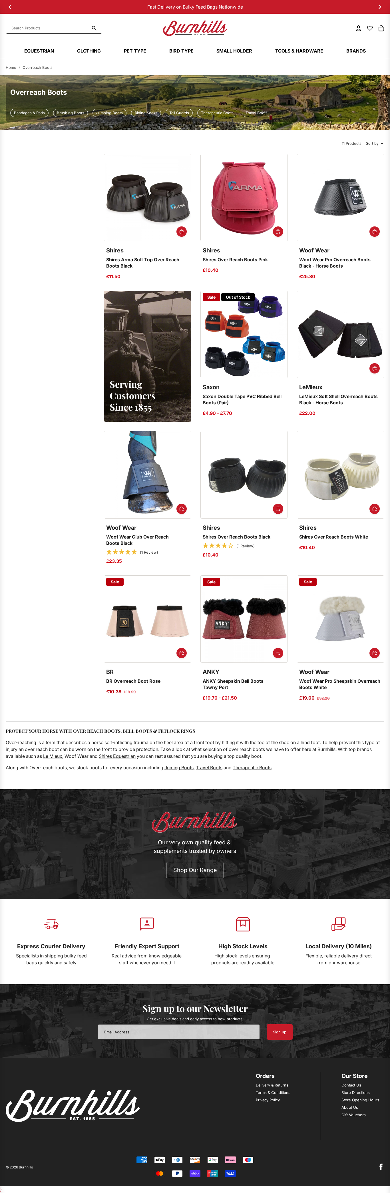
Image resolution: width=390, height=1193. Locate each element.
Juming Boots (179, 767)
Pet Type (135, 51)
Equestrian (39, 51)
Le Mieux (52, 756)
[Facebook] (380, 1166)
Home (11, 67)
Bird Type (181, 51)
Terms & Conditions (273, 1092)
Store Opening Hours (360, 1100)
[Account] (358, 28)
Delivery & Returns (272, 1085)
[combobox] (50, 28)
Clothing (89, 51)
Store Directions (355, 1092)
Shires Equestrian (117, 756)
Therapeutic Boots (252, 767)
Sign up (279, 1032)
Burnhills (26, 1167)
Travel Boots (209, 767)
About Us (349, 1107)
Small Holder (234, 51)
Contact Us (351, 1085)
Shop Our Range (195, 870)
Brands (356, 51)
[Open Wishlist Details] (370, 28)
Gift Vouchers (353, 1114)
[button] (132, 552)
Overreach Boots (38, 67)
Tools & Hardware (299, 51)
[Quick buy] (181, 231)
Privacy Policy (268, 1100)
